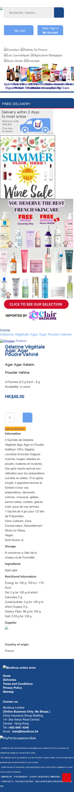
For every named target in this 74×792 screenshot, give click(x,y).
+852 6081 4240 (18, 727)
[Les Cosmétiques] (17, 54)
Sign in (54, 28)
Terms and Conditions (18, 684)
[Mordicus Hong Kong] (19, 667)
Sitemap (8, 692)
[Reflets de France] (34, 48)
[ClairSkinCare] (36, 260)
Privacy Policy (12, 688)
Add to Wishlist (15, 429)
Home (7, 676)
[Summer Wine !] (27, 166)
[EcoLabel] (31, 59)
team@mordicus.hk (25, 731)
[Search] (59, 12)
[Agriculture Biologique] (46, 54)
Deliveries (9, 680)
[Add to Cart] (27, 418)
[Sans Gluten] (13, 59)
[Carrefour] (11, 48)
